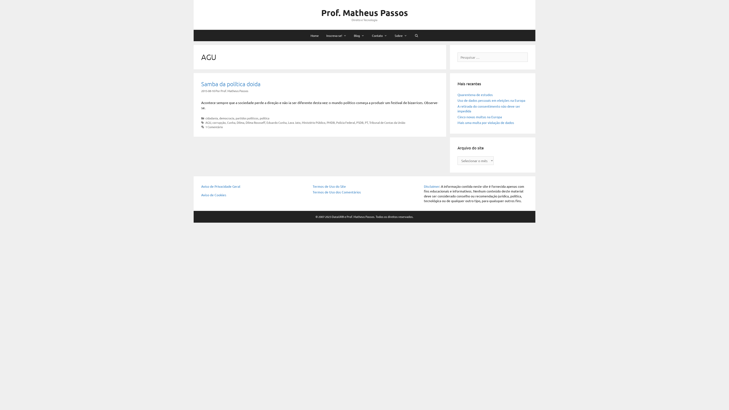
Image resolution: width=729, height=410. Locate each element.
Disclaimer (431, 186)
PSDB (360, 122)
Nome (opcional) (198, 38)
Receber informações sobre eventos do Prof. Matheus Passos (226, 68)
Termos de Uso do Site (329, 186)
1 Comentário (214, 127)
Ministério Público (313, 122)
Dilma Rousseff (255, 122)
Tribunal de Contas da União (387, 122)
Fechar (543, 4)
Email (191, 53)
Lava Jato (294, 122)
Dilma (240, 122)
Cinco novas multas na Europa (480, 117)
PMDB (331, 122)
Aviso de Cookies (213, 195)
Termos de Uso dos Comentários (337, 192)
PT (366, 122)
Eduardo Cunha (277, 122)
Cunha (231, 122)
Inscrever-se (364, 88)
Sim (192, 73)
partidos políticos (247, 118)
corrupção (219, 122)
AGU (208, 122)
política (264, 118)
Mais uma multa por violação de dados (486, 123)
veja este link (285, 20)
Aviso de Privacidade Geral (220, 186)
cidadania (211, 118)
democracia (226, 118)
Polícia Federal (345, 122)
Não (204, 73)
